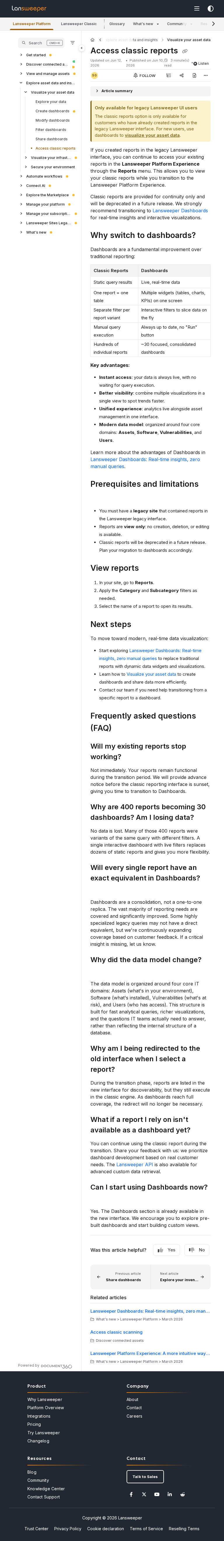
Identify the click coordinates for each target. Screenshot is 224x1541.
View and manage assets (48, 73)
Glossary (117, 24)
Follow (147, 75)
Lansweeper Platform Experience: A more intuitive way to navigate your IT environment (150, 1353)
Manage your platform (45, 204)
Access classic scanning (116, 1332)
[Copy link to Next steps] (140, 625)
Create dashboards (52, 111)
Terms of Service (146, 1528)
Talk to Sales (145, 1476)
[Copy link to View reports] (148, 568)
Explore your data (51, 101)
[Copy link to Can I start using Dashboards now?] (99, 1198)
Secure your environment (53, 167)
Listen (203, 63)
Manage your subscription (48, 213)
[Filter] (72, 42)
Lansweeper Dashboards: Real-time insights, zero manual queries (150, 1311)
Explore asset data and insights (51, 83)
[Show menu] (197, 8)
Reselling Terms (184, 1528)
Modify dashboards (53, 120)
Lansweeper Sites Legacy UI (48, 223)
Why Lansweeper (44, 1399)
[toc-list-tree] (168, 75)
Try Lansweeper (43, 1432)
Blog (31, 1472)
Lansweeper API (134, 1164)
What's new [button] (143, 24)
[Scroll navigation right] (213, 24)
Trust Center (36, 1528)
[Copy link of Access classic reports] (184, 51)
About (132, 1399)
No (202, 1250)
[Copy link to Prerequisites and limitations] (99, 496)
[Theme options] (210, 8)
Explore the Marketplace (47, 195)
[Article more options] (206, 75)
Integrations (38, 1416)
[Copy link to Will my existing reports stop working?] (130, 757)
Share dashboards (52, 139)
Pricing (34, 1424)
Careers (134, 1416)
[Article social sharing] (181, 75)
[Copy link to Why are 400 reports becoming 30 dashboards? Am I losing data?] (203, 817)
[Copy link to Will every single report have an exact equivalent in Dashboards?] (99, 889)
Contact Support (43, 1496)
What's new (36, 232)
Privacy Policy (67, 1528)
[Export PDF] (194, 75)
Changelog (38, 1440)
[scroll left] (100, 40)
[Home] (29, 9)
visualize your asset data (152, 135)
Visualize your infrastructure (51, 157)
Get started (36, 55)
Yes (171, 1250)
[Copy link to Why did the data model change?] (99, 970)
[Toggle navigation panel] (81, 48)
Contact (134, 1407)
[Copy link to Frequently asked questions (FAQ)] (120, 728)
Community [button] (177, 24)
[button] (31, 24)
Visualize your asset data (52, 92)
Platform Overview (45, 1407)
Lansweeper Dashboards (180, 210)
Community (38, 1480)
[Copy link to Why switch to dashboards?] (204, 235)
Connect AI (35, 185)
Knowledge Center (46, 1488)
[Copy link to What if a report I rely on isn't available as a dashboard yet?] (199, 1130)
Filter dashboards (51, 129)
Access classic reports (56, 148)
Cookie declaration (105, 1528)
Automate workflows (44, 176)
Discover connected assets (47, 64)
